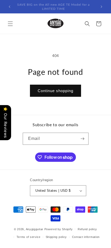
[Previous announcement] (9, 6)
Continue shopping (55, 91)
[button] (10, 23)
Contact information (86, 236)
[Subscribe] (82, 139)
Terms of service (29, 236)
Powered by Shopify (58, 228)
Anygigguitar (34, 228)
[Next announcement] (101, 6)
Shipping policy (56, 236)
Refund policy (87, 229)
